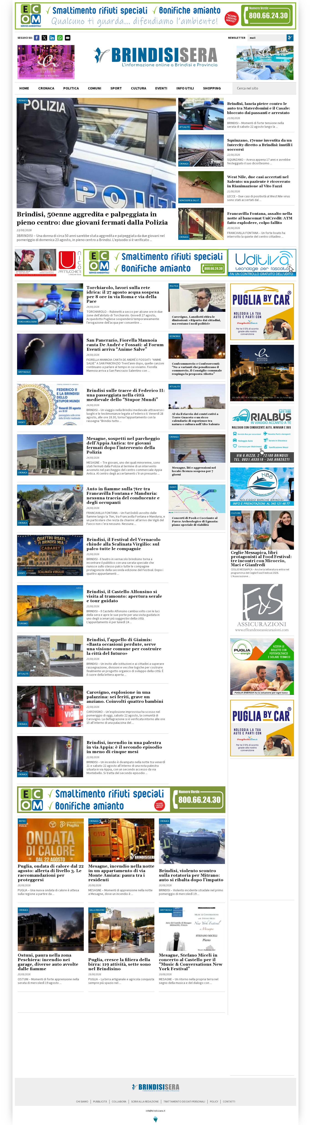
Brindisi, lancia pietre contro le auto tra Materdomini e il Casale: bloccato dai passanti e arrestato (258, 108)
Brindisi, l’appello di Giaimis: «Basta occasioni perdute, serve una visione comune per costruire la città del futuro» (124, 646)
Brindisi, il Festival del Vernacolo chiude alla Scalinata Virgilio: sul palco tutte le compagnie (124, 544)
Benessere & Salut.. (189, 200)
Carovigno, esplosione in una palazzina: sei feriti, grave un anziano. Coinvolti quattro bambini (125, 697)
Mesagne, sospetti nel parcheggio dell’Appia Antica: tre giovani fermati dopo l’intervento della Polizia (123, 445)
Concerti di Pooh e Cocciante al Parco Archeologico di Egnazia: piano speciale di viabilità (195, 521)
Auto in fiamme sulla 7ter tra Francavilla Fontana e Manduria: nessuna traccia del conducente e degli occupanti (123, 495)
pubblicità (100, 1102)
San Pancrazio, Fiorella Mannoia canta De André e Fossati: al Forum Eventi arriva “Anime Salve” (125, 345)
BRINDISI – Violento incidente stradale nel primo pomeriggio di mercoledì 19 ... (191, 892)
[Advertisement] (71, 1003)
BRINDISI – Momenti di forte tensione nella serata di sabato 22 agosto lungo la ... (255, 125)
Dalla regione (97, 910)
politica (71, 88)
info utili (185, 88)
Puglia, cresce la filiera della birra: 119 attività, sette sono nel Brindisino (119, 964)
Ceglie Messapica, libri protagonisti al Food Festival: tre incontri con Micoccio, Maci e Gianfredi (261, 559)
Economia (175, 336)
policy (214, 1102)
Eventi (161, 88)
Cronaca (22, 100)
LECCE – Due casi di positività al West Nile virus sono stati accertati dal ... (258, 198)
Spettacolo (24, 372)
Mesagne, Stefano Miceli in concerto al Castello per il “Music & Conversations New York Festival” (190, 962)
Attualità (184, 127)
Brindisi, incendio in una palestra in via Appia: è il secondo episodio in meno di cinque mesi (124, 747)
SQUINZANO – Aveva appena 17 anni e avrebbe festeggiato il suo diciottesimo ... (259, 161)
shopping (212, 88)
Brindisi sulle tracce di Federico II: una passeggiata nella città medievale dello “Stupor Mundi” (126, 395)
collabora (119, 1102)
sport (116, 88)
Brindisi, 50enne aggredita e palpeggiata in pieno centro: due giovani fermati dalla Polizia (92, 219)
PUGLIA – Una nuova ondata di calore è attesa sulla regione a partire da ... (48, 892)
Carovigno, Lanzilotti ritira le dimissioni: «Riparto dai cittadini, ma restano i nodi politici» (196, 320)
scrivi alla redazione (145, 1102)
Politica (174, 286)
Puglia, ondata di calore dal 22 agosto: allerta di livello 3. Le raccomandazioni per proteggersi (51, 873)
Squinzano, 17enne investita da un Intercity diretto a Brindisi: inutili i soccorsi (259, 145)
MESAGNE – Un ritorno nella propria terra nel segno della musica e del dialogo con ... (188, 981)
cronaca (46, 88)
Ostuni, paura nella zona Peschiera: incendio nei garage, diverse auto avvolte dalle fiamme (48, 962)
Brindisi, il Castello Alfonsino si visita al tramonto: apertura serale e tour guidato (124, 596)
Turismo (22, 623)
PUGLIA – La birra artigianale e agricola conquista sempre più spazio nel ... (121, 981)
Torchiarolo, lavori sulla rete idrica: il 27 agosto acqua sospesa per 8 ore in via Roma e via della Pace (123, 294)
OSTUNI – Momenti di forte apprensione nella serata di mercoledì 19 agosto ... (48, 981)
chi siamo (82, 1102)
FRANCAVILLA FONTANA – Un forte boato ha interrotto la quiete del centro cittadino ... (256, 235)
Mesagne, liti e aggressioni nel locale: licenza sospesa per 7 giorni (194, 471)
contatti (229, 1102)
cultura (138, 88)
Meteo (22, 821)
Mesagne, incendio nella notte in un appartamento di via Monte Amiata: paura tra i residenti (121, 873)
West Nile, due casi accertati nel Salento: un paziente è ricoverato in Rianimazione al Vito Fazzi (258, 181)
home (24, 88)
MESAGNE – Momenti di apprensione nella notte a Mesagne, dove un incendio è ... (120, 892)
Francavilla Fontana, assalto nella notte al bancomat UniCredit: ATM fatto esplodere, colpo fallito (259, 218)
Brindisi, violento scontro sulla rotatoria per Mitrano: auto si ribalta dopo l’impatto (191, 875)
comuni (94, 88)
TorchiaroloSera (27, 321)
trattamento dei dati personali (184, 1102)
